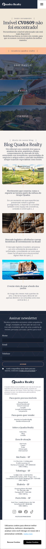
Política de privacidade (28, 371)
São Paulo (23, 444)
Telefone (6, 354)
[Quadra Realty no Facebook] (26, 512)
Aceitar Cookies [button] (32, 542)
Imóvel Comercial (23, 406)
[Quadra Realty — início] (19, 4)
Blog (23, 434)
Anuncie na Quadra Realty (23, 419)
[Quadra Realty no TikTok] (31, 512)
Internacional (23, 451)
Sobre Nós (23, 432)
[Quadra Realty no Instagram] (14, 512)
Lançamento (23, 411)
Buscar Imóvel (23, 402)
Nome (5, 336)
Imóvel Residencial (23, 404)
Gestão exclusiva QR (23, 421)
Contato (23, 435)
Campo (23, 445)
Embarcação (23, 449)
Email (4, 345)
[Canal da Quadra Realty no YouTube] (20, 512)
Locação (23, 408)
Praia (23, 447)
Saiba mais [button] (28, 534)
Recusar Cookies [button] (13, 542)
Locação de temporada (23, 409)
